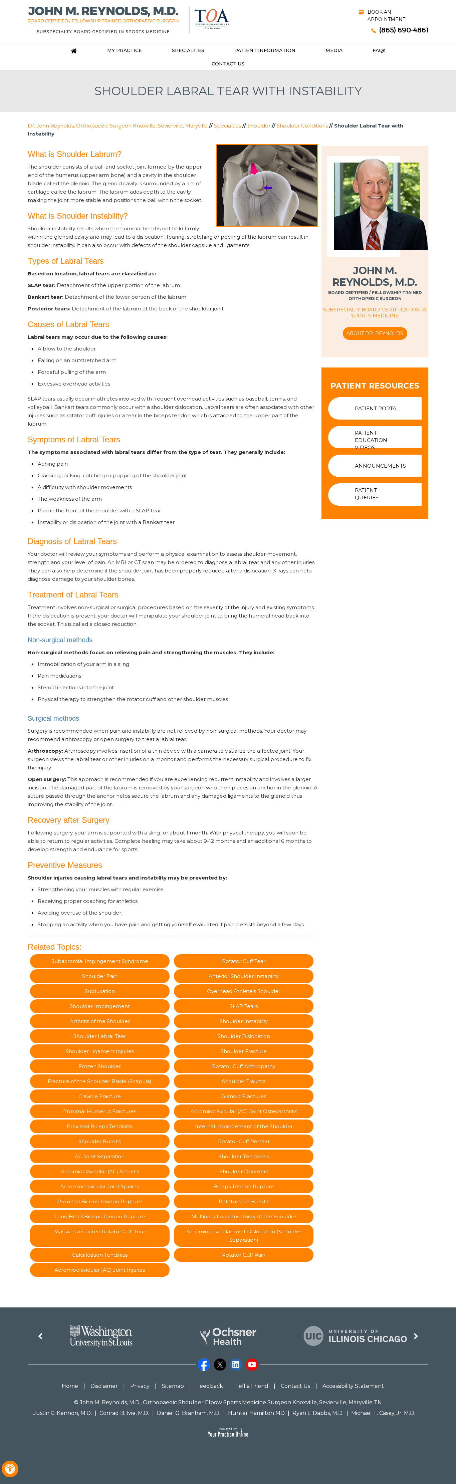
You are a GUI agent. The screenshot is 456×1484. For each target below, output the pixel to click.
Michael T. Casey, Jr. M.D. (383, 1413)
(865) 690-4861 (403, 30)
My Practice (124, 50)
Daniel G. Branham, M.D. (188, 1413)
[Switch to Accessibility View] (10, 1469)
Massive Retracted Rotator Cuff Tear (99, 1231)
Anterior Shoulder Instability (244, 976)
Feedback (209, 1386)
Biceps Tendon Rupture (243, 1186)
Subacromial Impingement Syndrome (99, 961)
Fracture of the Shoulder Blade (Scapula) (100, 1081)
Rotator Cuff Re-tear (244, 1141)
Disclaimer (104, 1386)
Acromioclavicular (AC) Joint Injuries (99, 1270)
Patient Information (264, 50)
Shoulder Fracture (244, 1051)
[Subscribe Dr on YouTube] (252, 1365)
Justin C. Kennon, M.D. (62, 1413)
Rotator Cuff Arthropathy (243, 1066)
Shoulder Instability (244, 1021)
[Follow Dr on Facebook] (204, 1365)
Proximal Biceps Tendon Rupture (99, 1201)
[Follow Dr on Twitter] (220, 1365)
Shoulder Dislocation (244, 1036)
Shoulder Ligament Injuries (100, 1051)
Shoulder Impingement (100, 1006)
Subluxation (100, 991)
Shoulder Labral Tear (99, 1036)
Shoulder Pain (100, 976)
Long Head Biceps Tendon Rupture (99, 1216)
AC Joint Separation (100, 1156)
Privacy (140, 1386)
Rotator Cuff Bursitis (244, 1201)
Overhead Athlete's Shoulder (243, 991)
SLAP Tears (244, 1006)
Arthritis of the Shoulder (100, 1021)
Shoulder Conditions (302, 125)
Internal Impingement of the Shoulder (244, 1126)
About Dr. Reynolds (375, 333)
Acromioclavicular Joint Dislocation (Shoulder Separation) (244, 1235)
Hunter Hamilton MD (256, 1413)
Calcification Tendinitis (100, 1255)
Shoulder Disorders (244, 1171)
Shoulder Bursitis (99, 1141)
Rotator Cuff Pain (243, 1255)
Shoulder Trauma (244, 1081)
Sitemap (173, 1386)
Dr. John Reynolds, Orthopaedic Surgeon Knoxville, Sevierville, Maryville (118, 125)
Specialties (188, 50)
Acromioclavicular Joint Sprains (99, 1186)
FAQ (379, 50)
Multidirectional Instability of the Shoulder (243, 1216)
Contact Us (228, 64)
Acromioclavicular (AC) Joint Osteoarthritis (244, 1111)
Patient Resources (374, 386)
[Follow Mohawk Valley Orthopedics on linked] (236, 1365)
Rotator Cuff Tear (243, 961)
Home (70, 1386)
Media (334, 50)
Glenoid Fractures (243, 1096)
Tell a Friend (251, 1386)
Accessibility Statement (353, 1386)
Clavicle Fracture (99, 1096)
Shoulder (258, 125)
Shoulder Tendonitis (244, 1156)
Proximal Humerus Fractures (99, 1111)
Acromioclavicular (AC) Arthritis (100, 1171)
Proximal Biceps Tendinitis (100, 1126)
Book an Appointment (386, 15)
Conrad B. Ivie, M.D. (124, 1413)
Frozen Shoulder (99, 1066)
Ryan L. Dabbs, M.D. (318, 1413)
